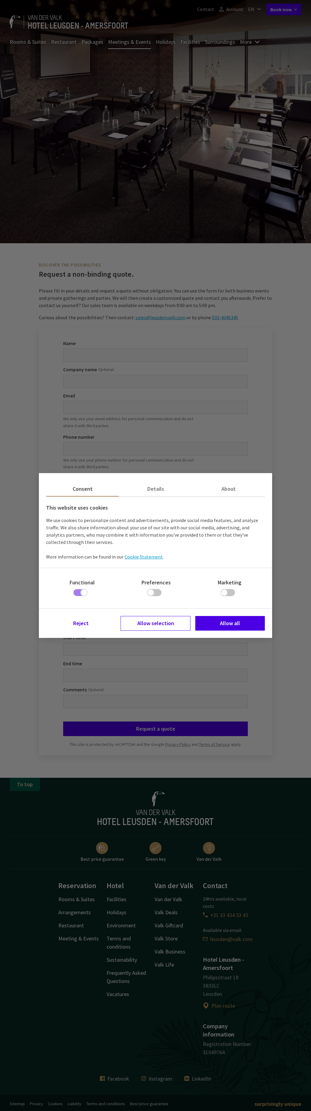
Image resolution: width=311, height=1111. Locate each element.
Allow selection (155, 623)
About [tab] (228, 488)
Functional (82, 582)
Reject (81, 623)
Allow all (230, 623)
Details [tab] (155, 488)
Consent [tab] (83, 488)
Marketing (229, 582)
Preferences (156, 582)
